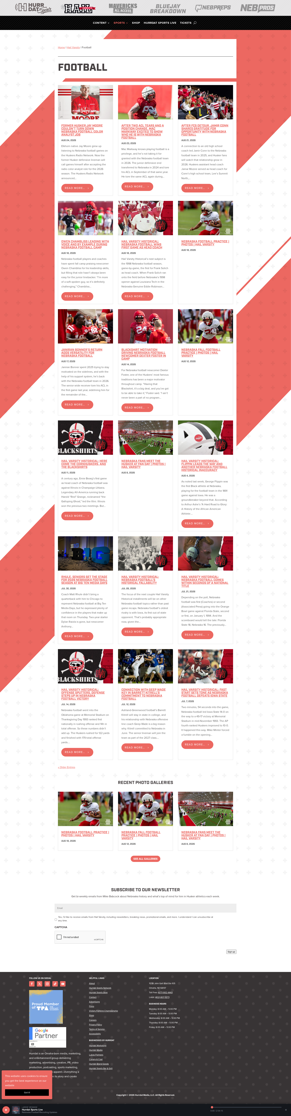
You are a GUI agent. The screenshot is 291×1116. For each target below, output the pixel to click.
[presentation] (80, 937)
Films (91, 1006)
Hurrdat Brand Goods (99, 1063)
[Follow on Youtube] (63, 984)
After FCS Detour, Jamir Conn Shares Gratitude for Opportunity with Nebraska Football (204, 130)
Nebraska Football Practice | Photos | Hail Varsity (205, 243)
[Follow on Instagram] (47, 984)
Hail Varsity (73, 47)
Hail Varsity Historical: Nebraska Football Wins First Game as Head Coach (141, 244)
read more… (75, 188)
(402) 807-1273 (162, 997)
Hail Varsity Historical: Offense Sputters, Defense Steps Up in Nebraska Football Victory (83, 694)
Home (61, 47)
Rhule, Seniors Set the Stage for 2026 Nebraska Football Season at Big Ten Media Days (84, 580)
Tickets (186, 23)
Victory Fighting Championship (103, 1010)
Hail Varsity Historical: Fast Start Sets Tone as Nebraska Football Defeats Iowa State (204, 693)
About (92, 983)
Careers (92, 1020)
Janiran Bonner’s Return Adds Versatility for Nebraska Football (81, 353)
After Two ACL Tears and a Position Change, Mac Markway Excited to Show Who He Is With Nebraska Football (142, 132)
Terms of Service (97, 1029)
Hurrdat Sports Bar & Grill (100, 1068)
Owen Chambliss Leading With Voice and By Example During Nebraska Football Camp (85, 244)
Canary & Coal (96, 1059)
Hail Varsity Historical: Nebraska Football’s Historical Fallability (140, 580)
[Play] (6, 1110)
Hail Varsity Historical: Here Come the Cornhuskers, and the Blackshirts (84, 464)
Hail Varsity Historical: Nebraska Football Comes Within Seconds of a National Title (204, 582)
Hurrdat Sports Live (160, 23)
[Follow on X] (39, 984)
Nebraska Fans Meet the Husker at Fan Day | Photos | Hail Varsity (143, 464)
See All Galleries (145, 859)
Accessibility (95, 1033)
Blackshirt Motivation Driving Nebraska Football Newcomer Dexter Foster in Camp (143, 355)
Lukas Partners (96, 1054)
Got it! (27, 1092)
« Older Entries (66, 767)
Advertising (94, 1001)
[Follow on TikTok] (55, 984)
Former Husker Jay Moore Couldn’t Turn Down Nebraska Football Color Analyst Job (82, 130)
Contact (92, 997)
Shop (136, 23)
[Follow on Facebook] (32, 984)
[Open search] (194, 22)
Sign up (231, 951)
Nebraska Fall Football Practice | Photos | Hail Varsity (200, 353)
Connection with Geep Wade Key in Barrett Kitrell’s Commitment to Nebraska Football (143, 694)
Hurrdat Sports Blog (98, 992)
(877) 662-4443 (165, 992)
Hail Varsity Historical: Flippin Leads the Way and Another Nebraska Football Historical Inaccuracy (204, 466)
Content (100, 23)
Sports (119, 23)
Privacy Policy (95, 1024)
